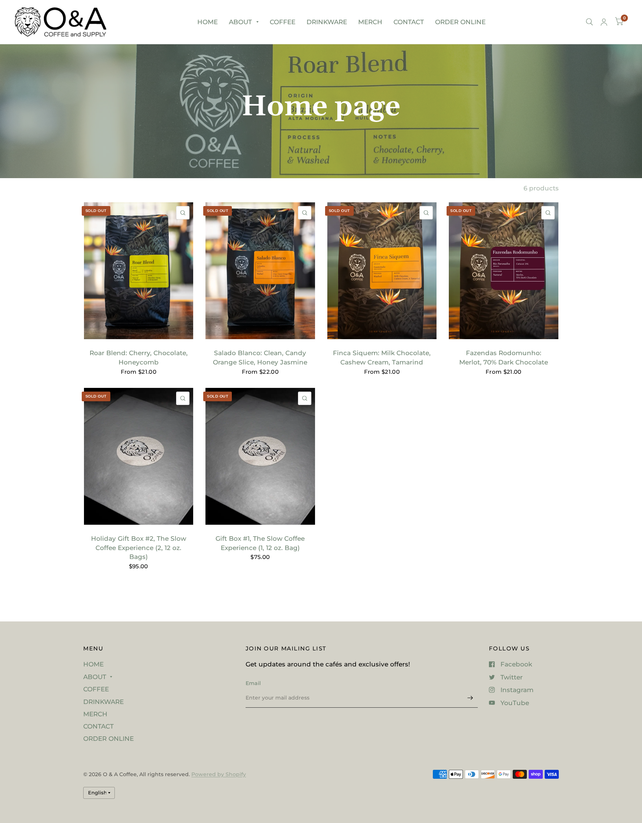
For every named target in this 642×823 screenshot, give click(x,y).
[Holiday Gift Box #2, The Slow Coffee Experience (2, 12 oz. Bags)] (139, 456)
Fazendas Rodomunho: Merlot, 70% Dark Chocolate (503, 357)
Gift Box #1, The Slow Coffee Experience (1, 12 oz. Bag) (260, 543)
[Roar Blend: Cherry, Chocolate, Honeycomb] (139, 270)
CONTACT (408, 22)
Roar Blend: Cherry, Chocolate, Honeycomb (139, 357)
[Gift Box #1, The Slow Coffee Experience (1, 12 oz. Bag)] (260, 456)
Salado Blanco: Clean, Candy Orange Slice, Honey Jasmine (260, 357)
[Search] (589, 22)
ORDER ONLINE (460, 22)
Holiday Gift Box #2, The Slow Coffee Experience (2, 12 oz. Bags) (138, 548)
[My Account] (604, 22)
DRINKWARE (327, 22)
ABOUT (240, 22)
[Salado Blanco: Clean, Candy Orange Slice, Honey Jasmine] (260, 270)
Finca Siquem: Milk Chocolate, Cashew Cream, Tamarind (382, 357)
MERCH (370, 22)
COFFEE (282, 22)
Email (253, 683)
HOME (207, 22)
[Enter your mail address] (470, 698)
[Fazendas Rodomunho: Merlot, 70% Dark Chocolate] (503, 270)
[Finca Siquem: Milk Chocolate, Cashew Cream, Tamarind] (382, 270)
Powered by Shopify (218, 774)
